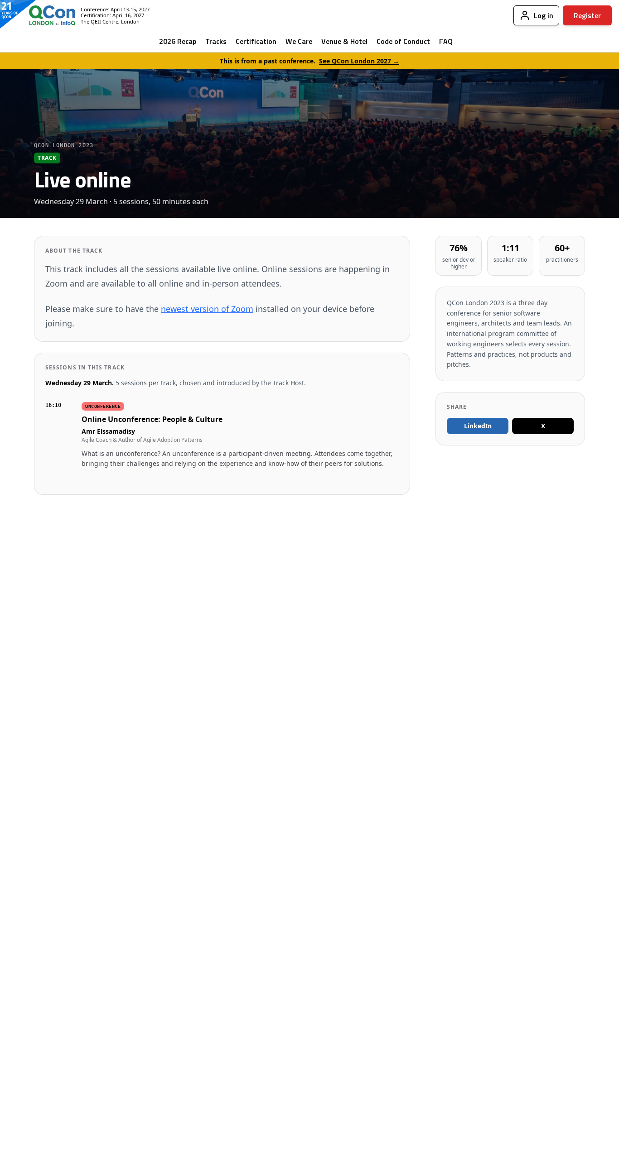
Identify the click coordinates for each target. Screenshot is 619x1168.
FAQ (446, 41)
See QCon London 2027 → (359, 61)
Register (587, 15)
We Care (298, 41)
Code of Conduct (403, 41)
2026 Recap (177, 41)
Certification (256, 41)
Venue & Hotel (344, 41)
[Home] (45, 15)
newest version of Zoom (207, 308)
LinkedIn (478, 425)
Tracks (216, 41)
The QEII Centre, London (110, 21)
